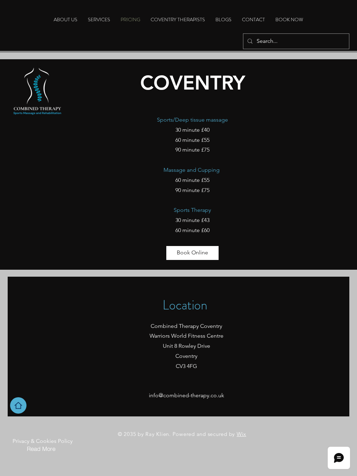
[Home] (18, 405)
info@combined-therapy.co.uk (186, 395)
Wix (241, 434)
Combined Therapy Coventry (186, 326)
